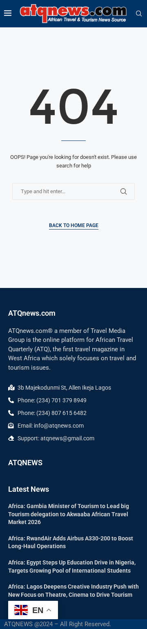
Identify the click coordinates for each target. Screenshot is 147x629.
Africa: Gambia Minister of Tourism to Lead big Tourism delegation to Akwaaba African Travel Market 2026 (68, 514)
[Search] (139, 14)
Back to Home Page (73, 225)
